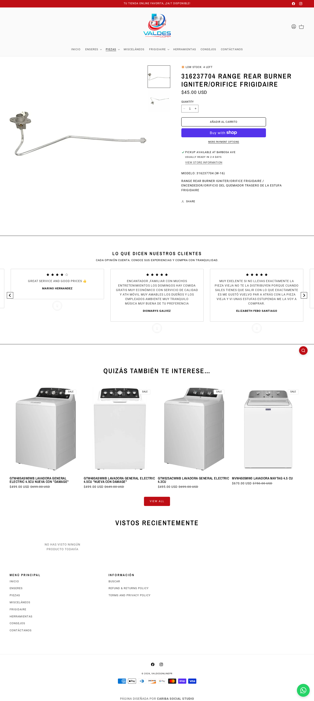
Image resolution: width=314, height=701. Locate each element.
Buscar (114, 581)
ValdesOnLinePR (161, 673)
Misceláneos (20, 602)
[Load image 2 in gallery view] (159, 101)
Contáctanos (21, 630)
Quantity (187, 101)
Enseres (16, 588)
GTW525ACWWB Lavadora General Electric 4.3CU (193, 479)
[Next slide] (304, 295)
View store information (203, 162)
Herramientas (21, 616)
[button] (93, 49)
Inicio (14, 581)
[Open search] (303, 350)
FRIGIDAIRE (18, 609)
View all (157, 501)
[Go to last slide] (10, 295)
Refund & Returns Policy (129, 588)
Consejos (17, 623)
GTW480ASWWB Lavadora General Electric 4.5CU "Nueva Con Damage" (119, 479)
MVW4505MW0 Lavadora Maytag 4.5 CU (262, 478)
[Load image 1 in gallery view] (159, 77)
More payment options (223, 141)
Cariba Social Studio (175, 698)
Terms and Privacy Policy (130, 595)
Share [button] (190, 201)
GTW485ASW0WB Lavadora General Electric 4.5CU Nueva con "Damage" (39, 479)
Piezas (15, 595)
